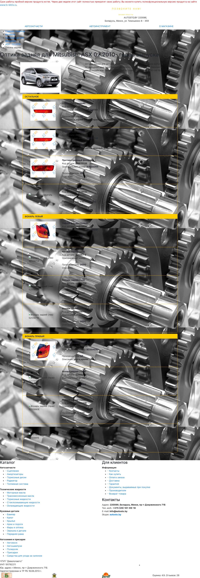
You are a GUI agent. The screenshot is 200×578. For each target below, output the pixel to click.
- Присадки (11, 552)
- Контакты (113, 470)
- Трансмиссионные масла (19, 495)
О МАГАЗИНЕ (166, 26)
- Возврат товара (116, 493)
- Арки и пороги (14, 524)
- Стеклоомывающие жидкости (22, 502)
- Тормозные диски (15, 477)
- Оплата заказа (115, 477)
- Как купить (114, 474)
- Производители (116, 490)
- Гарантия (113, 484)
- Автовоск (11, 542)
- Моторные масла (15, 492)
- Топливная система (16, 484)
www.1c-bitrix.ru (8, 5)
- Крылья (10, 521)
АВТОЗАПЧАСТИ (34, 26)
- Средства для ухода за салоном (23, 555)
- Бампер (10, 514)
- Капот (9, 517)
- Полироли (11, 549)
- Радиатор (11, 480)
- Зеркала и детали (15, 530)
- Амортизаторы (14, 474)
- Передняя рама (14, 534)
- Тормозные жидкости (18, 499)
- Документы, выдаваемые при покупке (128, 487)
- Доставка (113, 480)
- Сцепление (12, 470)
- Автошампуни (13, 546)
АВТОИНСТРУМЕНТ (99, 26)
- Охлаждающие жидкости (20, 505)
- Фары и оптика (14, 527)
